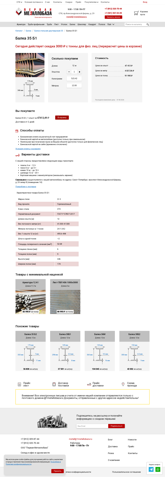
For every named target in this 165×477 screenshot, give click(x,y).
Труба (49, 24)
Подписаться (116, 426)
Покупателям (91, 2)
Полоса (101, 24)
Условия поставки (33, 2)
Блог (110, 439)
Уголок (64, 24)
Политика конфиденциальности (76, 472)
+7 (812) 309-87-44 (30, 439)
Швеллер (82, 24)
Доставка (113, 446)
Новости (132, 439)
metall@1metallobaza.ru (76, 17)
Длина (54, 66)
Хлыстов (56, 72)
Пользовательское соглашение (126, 472)
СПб (18, 2)
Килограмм (57, 79)
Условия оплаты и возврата (27, 149)
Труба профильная (36, 24)
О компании (114, 460)
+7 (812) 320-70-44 (30, 443)
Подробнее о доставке (25, 187)
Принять (57, 471)
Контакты (57, 2)
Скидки (68, 2)
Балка (72, 24)
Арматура (21, 24)
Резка (111, 453)
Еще (109, 24)
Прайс (78, 2)
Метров (55, 86)
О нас (47, 2)
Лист (56, 24)
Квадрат (92, 24)
